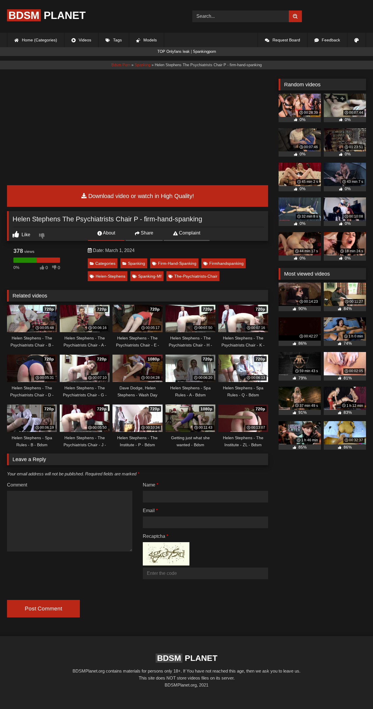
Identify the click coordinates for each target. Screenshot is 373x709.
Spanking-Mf (149, 276)
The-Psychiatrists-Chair (195, 276)
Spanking (136, 263)
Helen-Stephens (110, 276)
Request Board (285, 40)
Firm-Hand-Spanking (177, 263)
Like (25, 234)
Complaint (189, 232)
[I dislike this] (42, 236)
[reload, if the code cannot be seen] (166, 563)
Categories (105, 263)
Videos (84, 40)
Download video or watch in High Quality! (140, 196)
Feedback (330, 40)
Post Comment (43, 608)
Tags (117, 40)
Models (149, 40)
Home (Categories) (39, 40)
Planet (47, 15)
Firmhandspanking (226, 263)
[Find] (295, 16)
